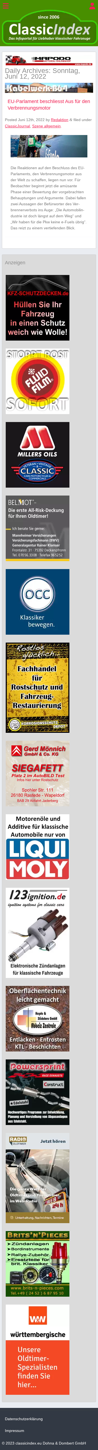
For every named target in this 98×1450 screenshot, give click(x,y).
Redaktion (59, 120)
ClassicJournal (17, 126)
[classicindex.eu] (50, 43)
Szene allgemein (46, 126)
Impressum (14, 1430)
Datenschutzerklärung (24, 1419)
